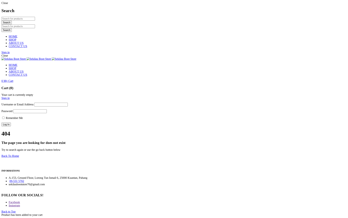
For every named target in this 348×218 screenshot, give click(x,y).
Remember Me (14, 117)
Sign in (5, 52)
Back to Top (8, 211)
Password (7, 111)
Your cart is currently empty (17, 94)
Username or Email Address (17, 104)
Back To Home (10, 155)
